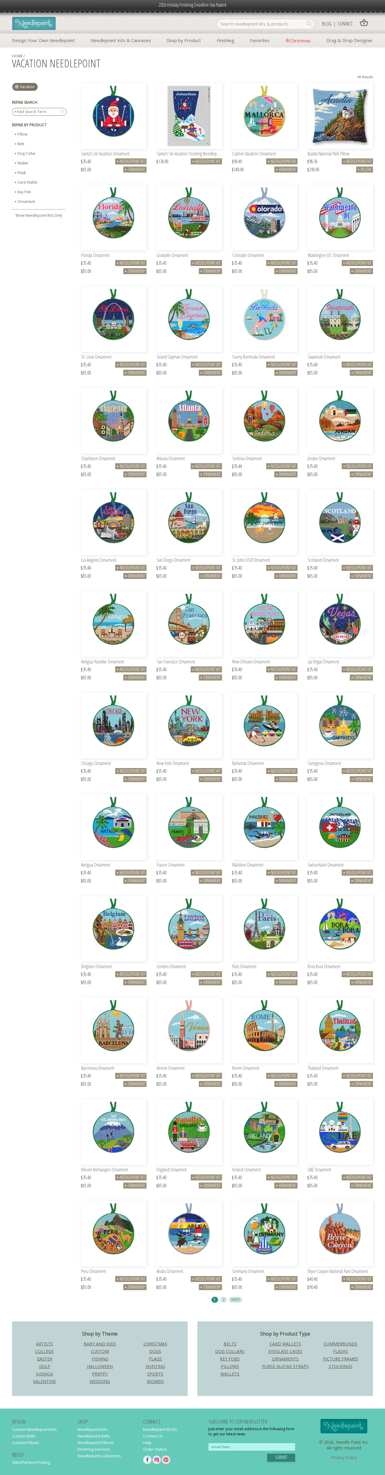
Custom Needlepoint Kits (34, 1429)
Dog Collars (230, 1351)
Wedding (100, 1381)
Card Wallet (27, 182)
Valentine (44, 1381)
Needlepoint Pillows (96, 1442)
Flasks (340, 1351)
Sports (155, 1374)
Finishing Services (94, 1449)
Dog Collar (26, 153)
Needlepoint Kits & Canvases (121, 40)
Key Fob (24, 191)
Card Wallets (285, 1344)
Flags (155, 1359)
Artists (44, 1344)
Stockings (341, 1366)
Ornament (26, 201)
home (17, 56)
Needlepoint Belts (94, 1436)
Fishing (100, 1359)
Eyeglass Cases (285, 1351)
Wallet (22, 163)
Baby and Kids (100, 1344)
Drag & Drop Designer (349, 40)
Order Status (155, 1449)
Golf (44, 1366)
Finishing (225, 40)
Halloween (100, 1366)
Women (155, 1381)
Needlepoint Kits (93, 1429)
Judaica (44, 1374)
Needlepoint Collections (99, 1455)
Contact (345, 23)
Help (147, 1442)
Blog (327, 23)
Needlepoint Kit (131, 161)
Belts (229, 1344)
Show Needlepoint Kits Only (38, 215)
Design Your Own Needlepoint (43, 40)
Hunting (155, 1366)
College (44, 1351)
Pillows (230, 1366)
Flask (21, 172)
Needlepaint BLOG (160, 1429)
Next (235, 1299)
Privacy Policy (344, 1457)
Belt (20, 143)
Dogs (155, 1351)
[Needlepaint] (34, 24)
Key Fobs (230, 1359)
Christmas (300, 41)
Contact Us (153, 1436)
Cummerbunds (340, 1344)
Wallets (229, 1374)
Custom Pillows (25, 1442)
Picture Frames (340, 1359)
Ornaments (285, 1359)
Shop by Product (184, 40)
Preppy (100, 1374)
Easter (44, 1359)
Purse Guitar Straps (285, 1366)
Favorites (260, 40)
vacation (27, 86)
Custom (100, 1351)
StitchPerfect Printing (31, 1462)
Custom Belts (24, 1436)
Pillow (22, 134)
